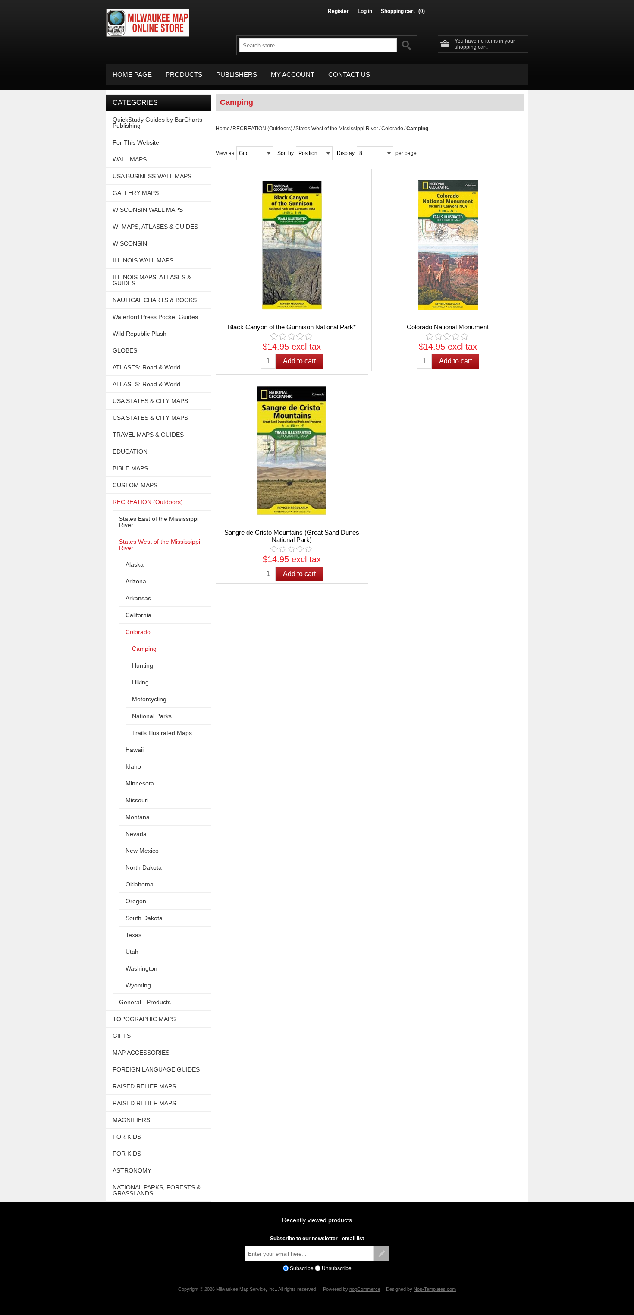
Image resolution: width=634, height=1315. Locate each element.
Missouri (137, 800)
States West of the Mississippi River (336, 129)
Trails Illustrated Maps (162, 732)
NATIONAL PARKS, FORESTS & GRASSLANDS (157, 1190)
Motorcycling (149, 699)
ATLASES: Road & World (146, 367)
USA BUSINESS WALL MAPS (152, 176)
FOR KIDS (127, 1136)
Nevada (136, 833)
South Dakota (144, 918)
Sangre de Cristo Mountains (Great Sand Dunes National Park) (291, 536)
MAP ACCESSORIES (141, 1052)
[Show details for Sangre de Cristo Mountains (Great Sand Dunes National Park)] (292, 450)
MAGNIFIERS (131, 1119)
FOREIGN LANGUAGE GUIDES (156, 1069)
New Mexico (142, 850)
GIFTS (122, 1035)
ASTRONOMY (132, 1170)
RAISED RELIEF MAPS (144, 1086)
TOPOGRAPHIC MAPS (144, 1018)
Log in (365, 11)
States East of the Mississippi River (158, 521)
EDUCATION (130, 451)
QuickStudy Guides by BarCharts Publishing (157, 122)
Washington (141, 968)
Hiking (140, 682)
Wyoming (138, 985)
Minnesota (140, 783)
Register (338, 11)
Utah (132, 951)
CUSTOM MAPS (135, 485)
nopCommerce (364, 1289)
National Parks (152, 716)
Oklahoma (140, 884)
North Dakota (144, 867)
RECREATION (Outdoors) (262, 129)
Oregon (136, 901)
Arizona (136, 581)
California (138, 615)
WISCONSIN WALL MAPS (148, 209)
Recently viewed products (317, 1220)
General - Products (145, 1002)
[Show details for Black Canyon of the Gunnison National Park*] (292, 245)
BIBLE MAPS (130, 468)
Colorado (392, 129)
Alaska (135, 564)
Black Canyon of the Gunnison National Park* (292, 327)
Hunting (142, 665)
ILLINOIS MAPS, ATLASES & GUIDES (152, 280)
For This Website (136, 142)
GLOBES (125, 350)
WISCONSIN (130, 243)
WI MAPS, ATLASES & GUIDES (155, 226)
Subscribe (302, 1268)
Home (223, 129)
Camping (144, 648)
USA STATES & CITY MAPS (150, 400)
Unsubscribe (337, 1268)
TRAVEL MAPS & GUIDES (148, 434)
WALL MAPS (130, 159)
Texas (133, 934)
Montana (138, 817)
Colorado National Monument (448, 327)
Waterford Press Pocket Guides (155, 316)
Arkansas (138, 598)
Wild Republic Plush (139, 333)
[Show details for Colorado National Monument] (447, 245)
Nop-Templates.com (435, 1289)
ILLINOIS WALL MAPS (143, 260)
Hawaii (135, 749)
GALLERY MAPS (136, 192)
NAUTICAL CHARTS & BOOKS (155, 299)
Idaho (133, 766)
